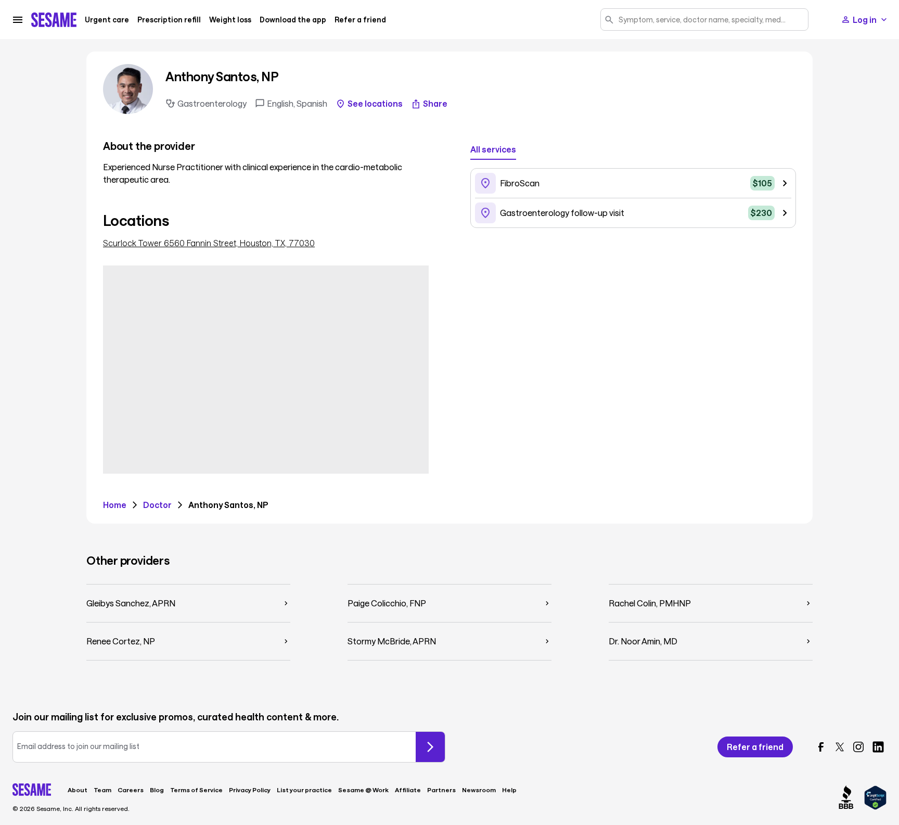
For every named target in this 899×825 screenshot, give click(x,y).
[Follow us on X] (839, 747)
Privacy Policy (250, 789)
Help (509, 789)
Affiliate (408, 789)
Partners (441, 789)
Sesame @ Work (363, 789)
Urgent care (107, 19)
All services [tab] (493, 149)
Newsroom (479, 789)
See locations (375, 103)
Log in (865, 19)
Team (102, 789)
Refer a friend (360, 19)
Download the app (293, 19)
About (77, 789)
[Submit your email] (430, 747)
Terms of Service (196, 789)
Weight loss (230, 19)
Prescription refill (169, 19)
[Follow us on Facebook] (821, 747)
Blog (157, 789)
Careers (131, 789)
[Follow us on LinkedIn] (878, 747)
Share (435, 103)
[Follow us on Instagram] (858, 747)
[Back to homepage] (53, 19)
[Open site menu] (17, 20)
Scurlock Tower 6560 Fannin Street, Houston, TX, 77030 (209, 243)
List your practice (304, 789)
